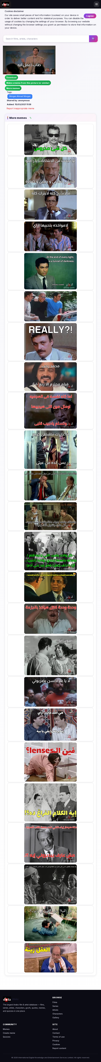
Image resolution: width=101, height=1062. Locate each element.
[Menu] (96, 4)
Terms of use (58, 1037)
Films (54, 1002)
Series (55, 1006)
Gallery (55, 1017)
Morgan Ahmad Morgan (20, 96)
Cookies (56, 1044)
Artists (55, 1010)
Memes (6, 1029)
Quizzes (6, 1037)
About (55, 1029)
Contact (56, 1033)
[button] (13, 88)
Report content (59, 1048)
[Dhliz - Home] (5, 4)
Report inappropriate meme (20, 108)
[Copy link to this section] (30, 118)
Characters (57, 1014)
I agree (90, 16)
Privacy (55, 1040)
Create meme (9, 1033)
